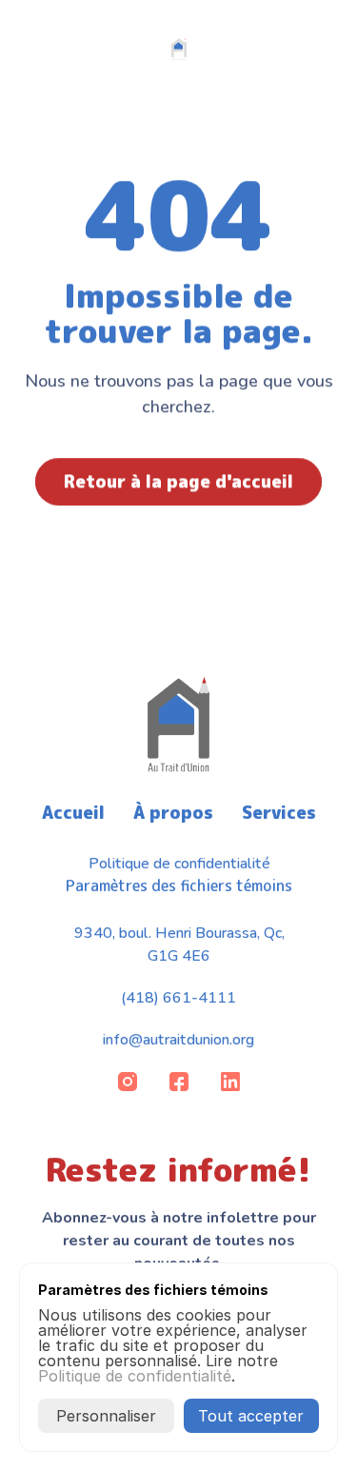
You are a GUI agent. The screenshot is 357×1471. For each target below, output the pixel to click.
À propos (173, 813)
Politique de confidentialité (178, 863)
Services (279, 813)
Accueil (73, 813)
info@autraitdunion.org (178, 1039)
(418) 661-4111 (178, 997)
